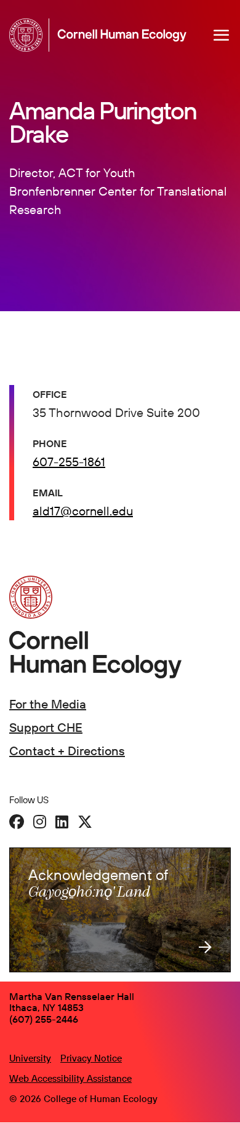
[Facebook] (16, 821)
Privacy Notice (91, 1058)
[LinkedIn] (61, 821)
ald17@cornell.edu (83, 510)
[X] (85, 821)
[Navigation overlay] (221, 35)
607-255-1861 (69, 461)
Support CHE (45, 727)
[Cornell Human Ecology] (29, 35)
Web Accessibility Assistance (70, 1078)
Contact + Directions (67, 750)
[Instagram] (39, 821)
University (30, 1058)
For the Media (47, 704)
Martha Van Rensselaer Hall (71, 996)
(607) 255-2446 (43, 1019)
